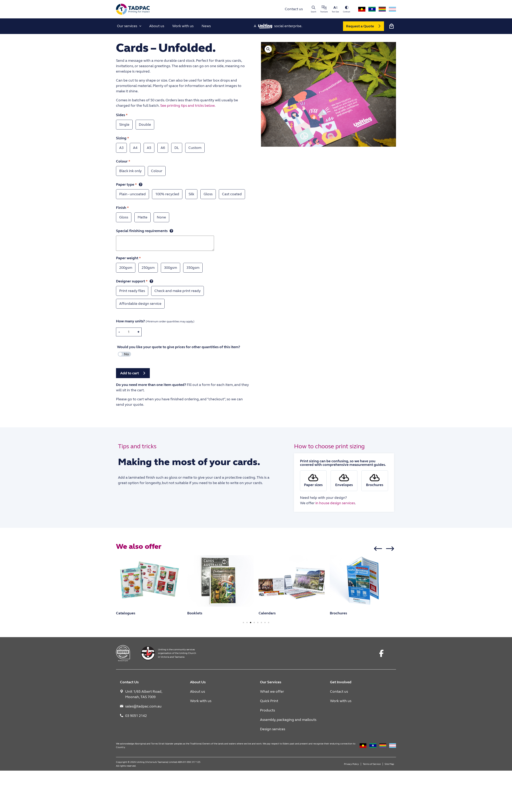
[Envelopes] (344, 478)
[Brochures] (375, 478)
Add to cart (129, 373)
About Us (198, 682)
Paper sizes (313, 485)
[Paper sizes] (313, 478)
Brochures (374, 485)
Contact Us (129, 682)
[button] (391, 26)
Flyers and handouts (347, 613)
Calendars (195, 613)
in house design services (335, 503)
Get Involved (340, 682)
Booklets (123, 613)
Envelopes (344, 485)
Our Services (270, 682)
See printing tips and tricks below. (187, 105)
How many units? (155, 321)
